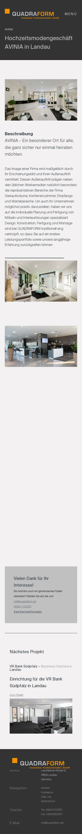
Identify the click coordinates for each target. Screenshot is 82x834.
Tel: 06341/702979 (51, 810)
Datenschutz (48, 801)
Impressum (47, 792)
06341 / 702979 (22, 606)
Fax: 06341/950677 (52, 814)
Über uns (46, 797)
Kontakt (45, 788)
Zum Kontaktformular (28, 611)
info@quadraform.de (25, 601)
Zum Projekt (16, 694)
